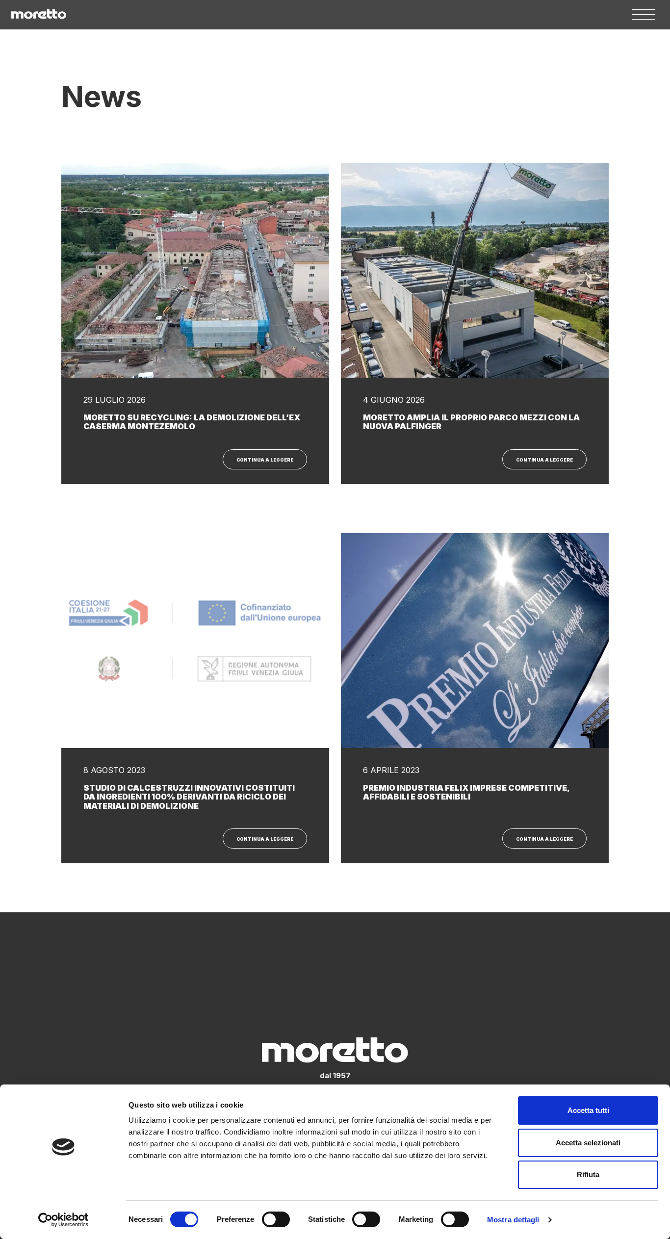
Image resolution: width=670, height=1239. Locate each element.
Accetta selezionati (588, 1142)
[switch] (276, 1219)
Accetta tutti (588, 1110)
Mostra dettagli (513, 1219)
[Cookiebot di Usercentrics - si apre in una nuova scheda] (63, 1220)
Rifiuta (588, 1174)
